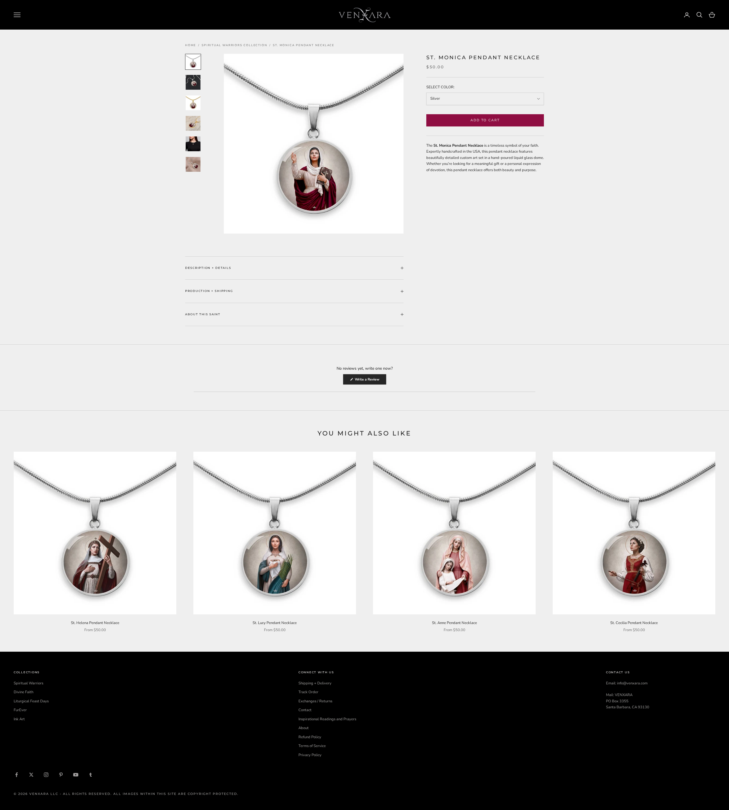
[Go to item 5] (193, 144)
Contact (305, 710)
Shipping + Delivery (314, 683)
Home (190, 45)
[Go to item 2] (193, 82)
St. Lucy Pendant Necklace (275, 622)
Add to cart (485, 120)
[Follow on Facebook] (16, 775)
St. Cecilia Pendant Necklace (634, 622)
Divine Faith (23, 692)
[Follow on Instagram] (46, 775)
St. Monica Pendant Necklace (303, 45)
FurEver (20, 710)
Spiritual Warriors (28, 683)
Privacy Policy (310, 755)
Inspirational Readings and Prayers (327, 719)
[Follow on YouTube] (76, 775)
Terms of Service (312, 745)
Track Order (308, 692)
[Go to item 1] (193, 62)
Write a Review (370, 381)
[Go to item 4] (193, 123)
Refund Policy (309, 737)
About (303, 728)
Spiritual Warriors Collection (234, 45)
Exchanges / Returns (315, 701)
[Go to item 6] (193, 164)
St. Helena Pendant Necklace (95, 622)
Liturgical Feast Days (31, 701)
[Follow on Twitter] (31, 775)
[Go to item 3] (193, 103)
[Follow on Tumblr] (90, 775)
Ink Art (19, 719)
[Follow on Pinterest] (61, 775)
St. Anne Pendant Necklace (454, 622)
